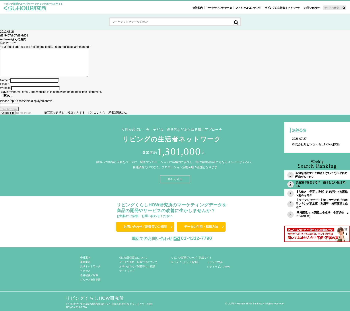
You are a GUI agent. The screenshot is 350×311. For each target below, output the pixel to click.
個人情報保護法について (133, 257)
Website (5, 87)
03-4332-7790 (196, 238)
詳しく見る (175, 179)
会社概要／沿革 (89, 275)
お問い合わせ (312, 7)
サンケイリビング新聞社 (185, 262)
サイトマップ (127, 270)
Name (5, 80)
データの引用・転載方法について (138, 261)
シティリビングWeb (218, 266)
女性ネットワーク (90, 266)
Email (4, 84)
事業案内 (85, 261)
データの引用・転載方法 (201, 226)
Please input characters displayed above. (26, 101)
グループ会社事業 (90, 279)
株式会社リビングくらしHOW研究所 (316, 141)
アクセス (85, 270)
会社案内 (197, 7)
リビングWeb (215, 262)
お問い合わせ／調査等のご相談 (145, 226)
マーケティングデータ (219, 7)
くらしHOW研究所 (25, 8)
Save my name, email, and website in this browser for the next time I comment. (51, 91)
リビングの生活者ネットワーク (282, 7)
